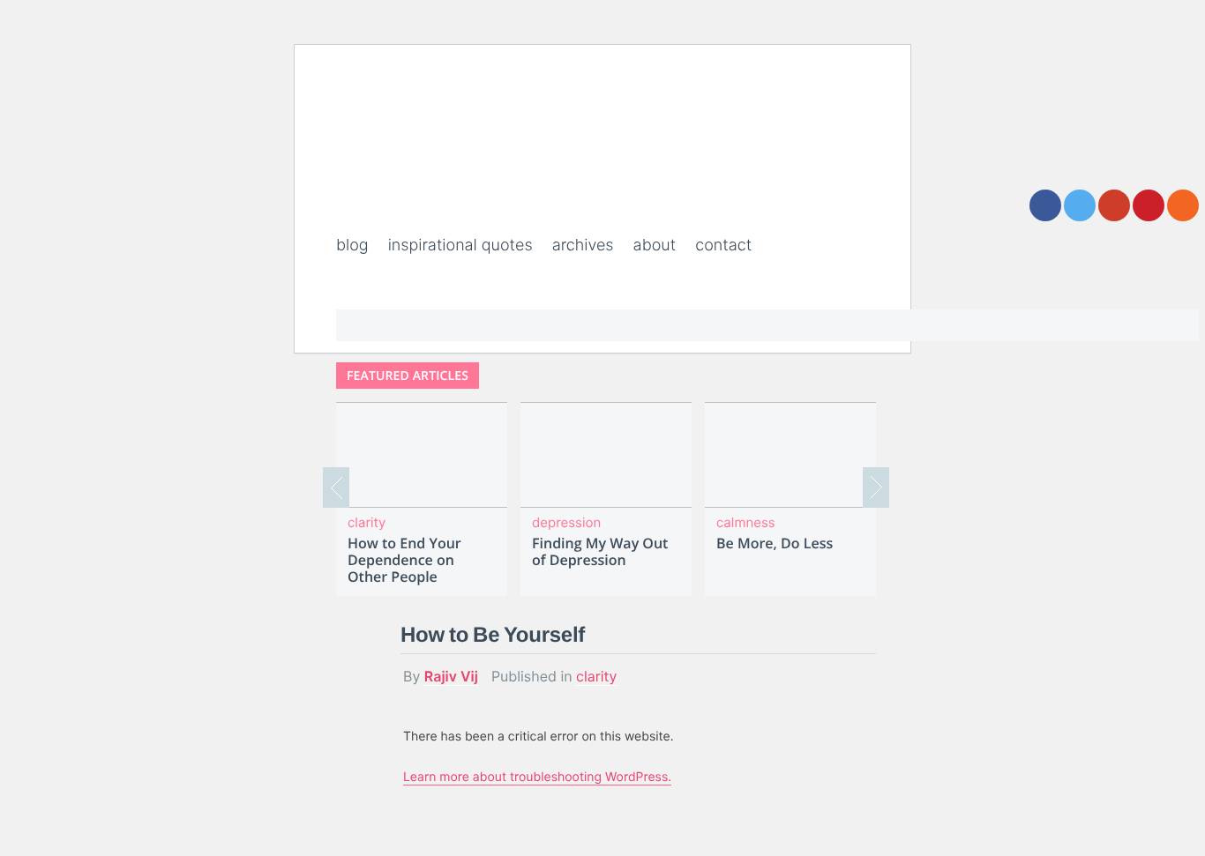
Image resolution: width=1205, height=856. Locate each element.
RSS (1183, 205)
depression (566, 522)
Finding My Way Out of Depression (600, 552)
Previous (336, 487)
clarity (366, 522)
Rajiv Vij (451, 676)
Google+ (1114, 205)
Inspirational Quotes (460, 245)
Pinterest (1148, 205)
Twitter (1080, 205)
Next (876, 487)
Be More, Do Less (774, 543)
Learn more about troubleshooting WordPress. (537, 777)
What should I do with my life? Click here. (781, 317)
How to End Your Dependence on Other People (404, 560)
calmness (745, 522)
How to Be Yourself (492, 635)
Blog (352, 245)
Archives (583, 245)
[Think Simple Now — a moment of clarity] (443, 194)
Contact (723, 245)
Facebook (1045, 205)
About (655, 245)
